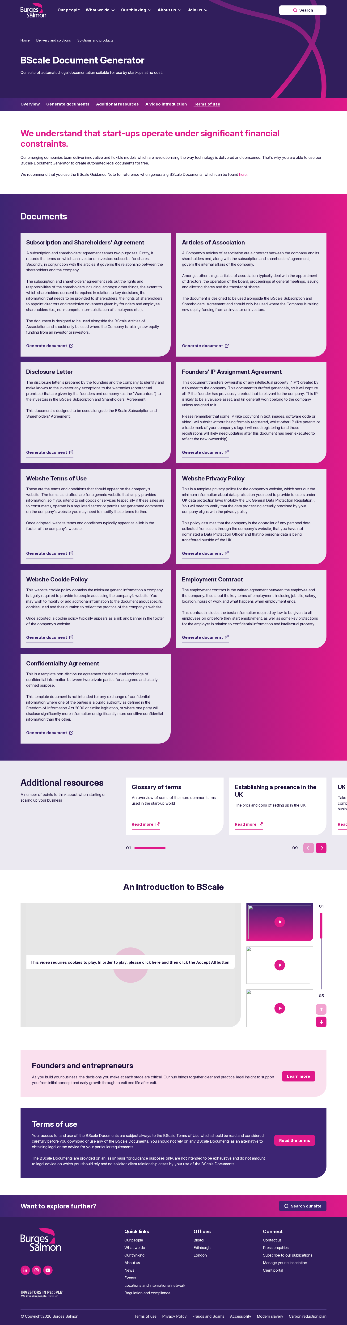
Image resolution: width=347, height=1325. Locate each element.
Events (130, 1277)
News (129, 1270)
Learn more (298, 1076)
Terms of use (145, 1316)
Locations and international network (154, 1285)
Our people (133, 1240)
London (200, 1255)
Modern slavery (270, 1316)
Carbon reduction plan (307, 1316)
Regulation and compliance (147, 1293)
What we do (134, 1247)
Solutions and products (95, 40)
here (243, 174)
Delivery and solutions (53, 40)
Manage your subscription (285, 1262)
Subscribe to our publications (287, 1255)
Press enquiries (276, 1247)
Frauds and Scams (208, 1316)
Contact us (272, 1240)
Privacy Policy (174, 1316)
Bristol (199, 1240)
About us (132, 1262)
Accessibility (240, 1316)
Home (25, 40)
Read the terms (294, 1140)
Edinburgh (202, 1247)
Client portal (273, 1270)
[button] (150, 848)
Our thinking (134, 1255)
